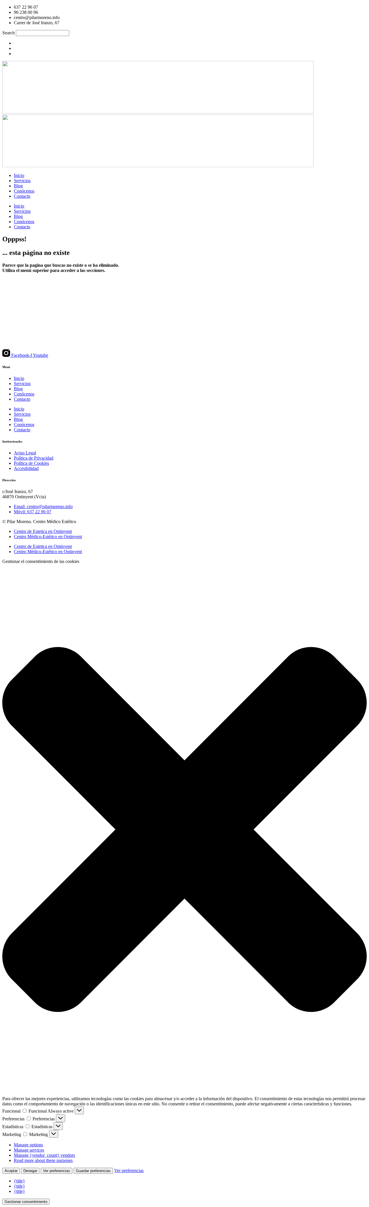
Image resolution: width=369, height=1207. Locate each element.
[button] (184, 830)
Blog (18, 185)
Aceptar (11, 1171)
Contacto (22, 196)
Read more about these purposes (43, 1160)
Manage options (28, 1144)
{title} (19, 1180)
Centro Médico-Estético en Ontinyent (48, 536)
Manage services (29, 1150)
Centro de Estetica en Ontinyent (43, 531)
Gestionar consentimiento (26, 1201)
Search (8, 32)
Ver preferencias (56, 1171)
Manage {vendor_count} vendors (44, 1155)
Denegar (30, 1171)
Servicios (22, 180)
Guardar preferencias (93, 1171)
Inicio (19, 175)
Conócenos (24, 191)
